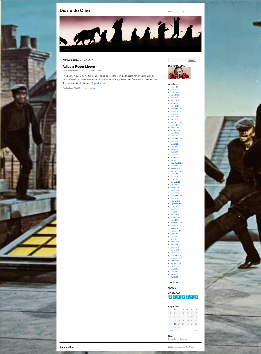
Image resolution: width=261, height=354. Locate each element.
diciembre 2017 (176, 255)
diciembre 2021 (176, 163)
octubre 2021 (175, 168)
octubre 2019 (175, 201)
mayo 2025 (175, 116)
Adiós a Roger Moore (79, 66)
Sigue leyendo (100, 83)
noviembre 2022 (176, 141)
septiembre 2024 (176, 122)
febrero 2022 (175, 157)
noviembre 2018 (176, 225)
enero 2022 (175, 160)
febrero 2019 (175, 217)
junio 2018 (174, 239)
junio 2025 (174, 114)
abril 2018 (174, 244)
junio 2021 (174, 179)
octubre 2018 (175, 228)
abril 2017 (174, 277)
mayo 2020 (175, 187)
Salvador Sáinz (95, 70)
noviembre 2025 (176, 111)
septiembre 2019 (176, 203)
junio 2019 (174, 206)
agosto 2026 (175, 87)
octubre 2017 (175, 260)
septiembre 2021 (176, 171)
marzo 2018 (175, 247)
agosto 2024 (175, 125)
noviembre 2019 (176, 198)
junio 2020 (174, 184)
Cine (76, 88)
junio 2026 (174, 92)
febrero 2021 (175, 182)
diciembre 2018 (176, 222)
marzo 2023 (175, 135)
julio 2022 (174, 144)
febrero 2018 (175, 250)
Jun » (196, 330)
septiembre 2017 (176, 263)
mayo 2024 (175, 127)
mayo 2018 (175, 241)
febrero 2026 (175, 103)
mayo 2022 (175, 149)
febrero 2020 (175, 192)
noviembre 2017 (176, 258)
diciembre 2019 (176, 195)
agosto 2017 (175, 266)
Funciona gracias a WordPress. (182, 347)
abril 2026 (174, 97)
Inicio (65, 49)
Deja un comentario (87, 88)
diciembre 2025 (176, 108)
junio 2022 (174, 146)
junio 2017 (174, 271)
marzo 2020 (175, 190)
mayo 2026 (175, 95)
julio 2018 (174, 236)
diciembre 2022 (176, 138)
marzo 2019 (175, 214)
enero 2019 (175, 220)
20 (192, 320)
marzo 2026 (175, 100)
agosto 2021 (175, 173)
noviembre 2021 (176, 165)
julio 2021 (174, 176)
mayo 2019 (175, 209)
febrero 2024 (175, 130)
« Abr (170, 330)
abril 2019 (174, 211)
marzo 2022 (175, 154)
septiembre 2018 (176, 231)
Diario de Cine (75, 10)
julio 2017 (174, 269)
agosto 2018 (175, 233)
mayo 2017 (175, 274)
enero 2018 (175, 252)
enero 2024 (175, 133)
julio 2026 (174, 89)
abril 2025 (174, 119)
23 (175, 323)
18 (183, 320)
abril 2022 (174, 152)
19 (188, 320)
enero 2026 (175, 106)
